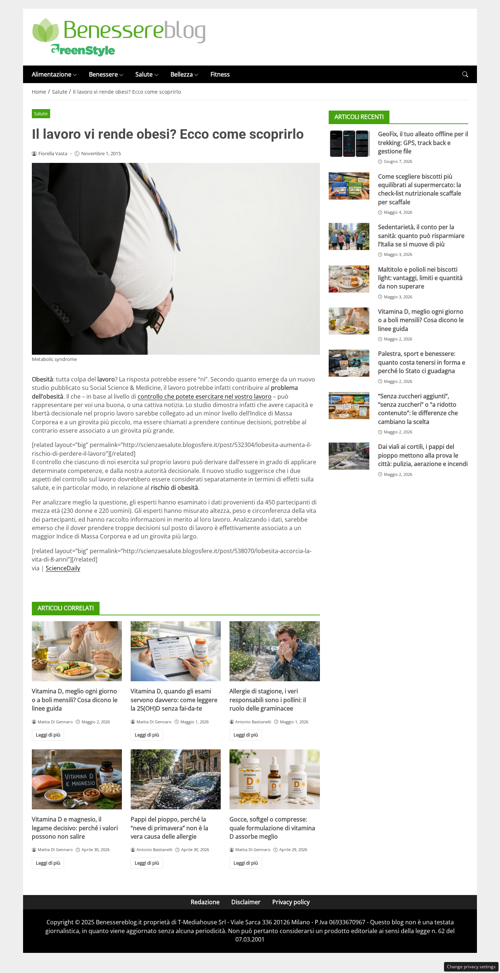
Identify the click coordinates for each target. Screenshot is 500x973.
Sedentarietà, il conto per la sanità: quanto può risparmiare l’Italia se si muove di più (421, 235)
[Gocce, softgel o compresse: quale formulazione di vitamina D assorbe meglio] (275, 779)
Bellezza (182, 74)
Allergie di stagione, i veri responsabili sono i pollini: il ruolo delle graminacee (268, 699)
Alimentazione (51, 74)
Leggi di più (48, 734)
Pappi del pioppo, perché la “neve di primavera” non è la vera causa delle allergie (169, 827)
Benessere (103, 74)
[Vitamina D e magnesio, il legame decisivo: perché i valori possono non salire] (77, 779)
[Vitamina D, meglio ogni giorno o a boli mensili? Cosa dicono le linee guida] (77, 651)
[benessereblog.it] (119, 37)
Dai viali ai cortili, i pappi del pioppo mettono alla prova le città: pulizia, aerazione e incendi (423, 455)
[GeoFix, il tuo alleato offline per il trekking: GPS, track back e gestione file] (349, 143)
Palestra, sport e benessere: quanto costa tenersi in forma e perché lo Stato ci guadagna (421, 362)
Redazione (205, 902)
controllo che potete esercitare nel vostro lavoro (205, 396)
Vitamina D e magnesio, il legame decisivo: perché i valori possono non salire (75, 827)
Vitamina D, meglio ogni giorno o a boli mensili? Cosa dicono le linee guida (74, 699)
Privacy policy (291, 902)
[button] (465, 74)
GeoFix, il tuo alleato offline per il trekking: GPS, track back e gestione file (423, 142)
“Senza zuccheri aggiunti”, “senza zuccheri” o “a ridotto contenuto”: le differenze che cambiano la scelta (418, 409)
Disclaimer (246, 902)
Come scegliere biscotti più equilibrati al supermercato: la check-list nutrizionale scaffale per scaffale (419, 189)
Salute (144, 74)
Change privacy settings (471, 966)
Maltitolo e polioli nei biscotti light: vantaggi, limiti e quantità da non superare (420, 278)
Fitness (220, 74)
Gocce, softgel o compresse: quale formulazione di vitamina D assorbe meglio (272, 827)
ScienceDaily (63, 568)
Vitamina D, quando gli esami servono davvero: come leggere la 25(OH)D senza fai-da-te (174, 699)
